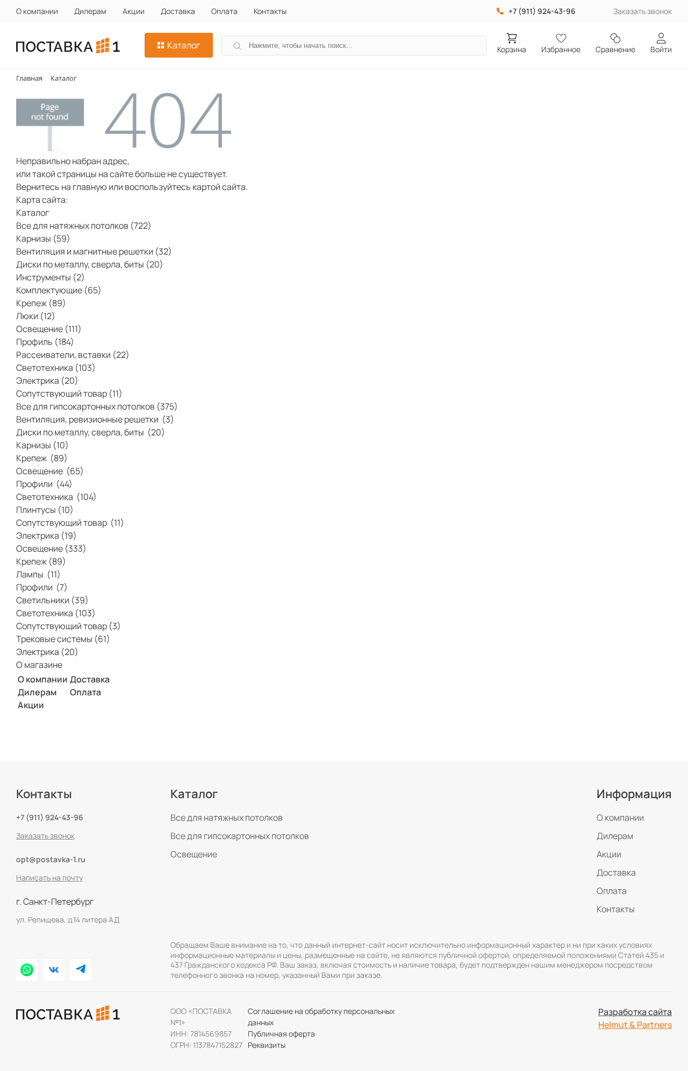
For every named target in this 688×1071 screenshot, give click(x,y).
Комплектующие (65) (59, 290)
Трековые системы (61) (63, 639)
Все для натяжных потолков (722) (84, 225)
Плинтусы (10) (45, 510)
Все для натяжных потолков (226, 817)
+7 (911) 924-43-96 (49, 817)
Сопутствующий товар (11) (69, 393)
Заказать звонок (642, 11)
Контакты (270, 11)
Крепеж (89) (41, 303)
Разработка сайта (635, 1012)
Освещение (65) (50, 471)
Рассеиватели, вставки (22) (73, 355)
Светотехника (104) (56, 497)
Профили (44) (44, 484)
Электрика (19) (46, 535)
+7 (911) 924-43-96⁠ (542, 11)
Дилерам (90, 11)
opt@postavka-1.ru (50, 859)
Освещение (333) (51, 548)
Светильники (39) (52, 600)
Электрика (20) (47, 380)
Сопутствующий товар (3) (68, 626)
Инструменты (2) (50, 277)
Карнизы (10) (42, 445)
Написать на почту (49, 877)
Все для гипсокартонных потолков (239, 836)
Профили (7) (42, 587)
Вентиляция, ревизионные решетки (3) (95, 419)
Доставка (178, 11)
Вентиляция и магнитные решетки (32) (94, 251)
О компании (37, 11)
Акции (134, 11)
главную (90, 187)
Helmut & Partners (635, 1025)
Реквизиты (266, 1045)
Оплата (224, 11)
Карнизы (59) (43, 238)
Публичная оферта (281, 1033)
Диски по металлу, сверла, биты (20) (89, 264)
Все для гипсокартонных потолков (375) (97, 406)
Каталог (183, 45)
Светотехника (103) (56, 368)
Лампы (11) (38, 574)
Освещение (193, 854)
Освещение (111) (49, 329)
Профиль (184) (45, 342)
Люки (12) (35, 316)
